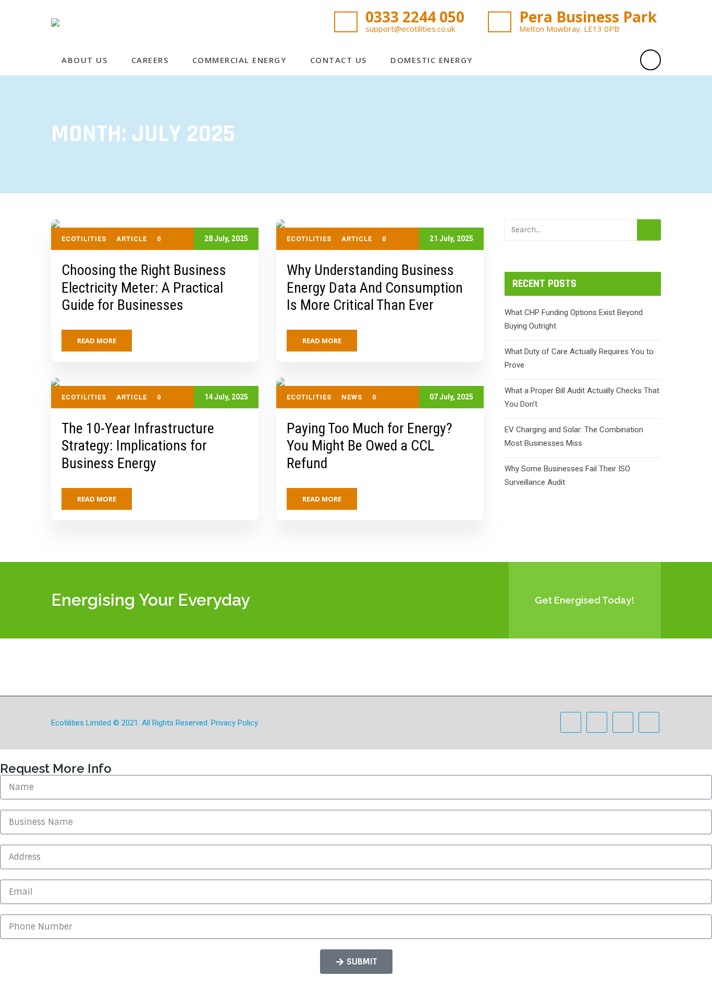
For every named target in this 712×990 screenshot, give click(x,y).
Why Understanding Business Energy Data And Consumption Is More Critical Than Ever (375, 287)
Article (131, 239)
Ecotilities (84, 239)
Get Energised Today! (584, 600)
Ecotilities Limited (81, 723)
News (351, 397)
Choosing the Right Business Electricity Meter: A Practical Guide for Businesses (144, 287)
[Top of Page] (682, 962)
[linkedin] (620, 60)
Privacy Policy (234, 723)
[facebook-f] (564, 60)
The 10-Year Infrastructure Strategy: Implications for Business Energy (138, 446)
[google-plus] (601, 60)
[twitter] (583, 60)
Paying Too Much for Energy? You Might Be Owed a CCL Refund (369, 446)
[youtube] (649, 722)
